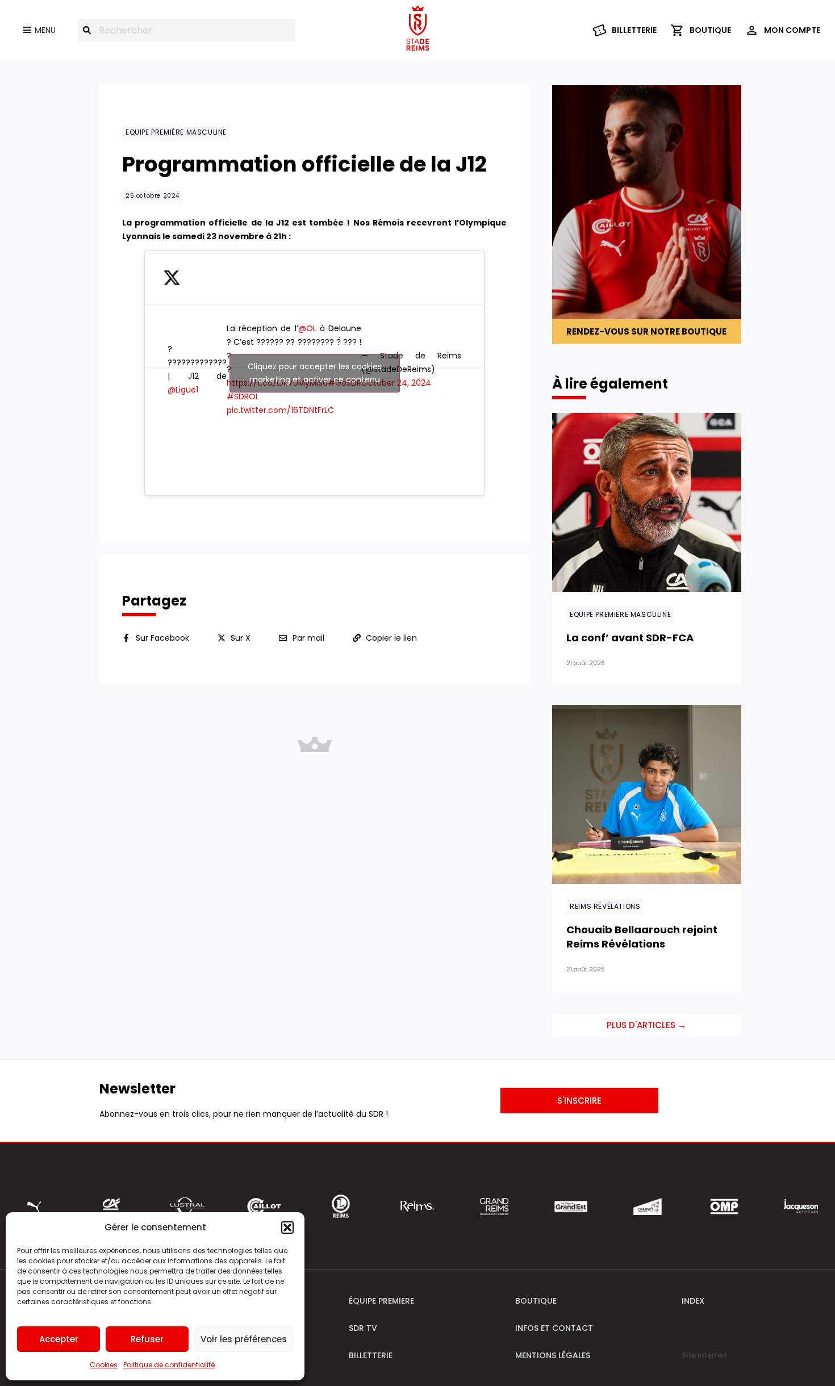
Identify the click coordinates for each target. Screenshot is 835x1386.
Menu (45, 30)
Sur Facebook (162, 638)
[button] (287, 1227)
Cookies (104, 1365)
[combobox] (186, 30)
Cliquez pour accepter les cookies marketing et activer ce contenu (315, 373)
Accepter (58, 1339)
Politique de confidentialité (169, 1365)
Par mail (308, 638)
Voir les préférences (244, 1339)
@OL (307, 328)
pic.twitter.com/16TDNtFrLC (280, 410)
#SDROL (243, 396)
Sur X (240, 638)
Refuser (147, 1339)
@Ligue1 (183, 389)
